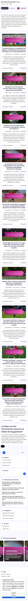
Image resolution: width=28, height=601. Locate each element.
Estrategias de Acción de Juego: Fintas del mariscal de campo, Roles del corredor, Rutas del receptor (14, 245)
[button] (3, 4)
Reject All (13, 595)
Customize (14, 592)
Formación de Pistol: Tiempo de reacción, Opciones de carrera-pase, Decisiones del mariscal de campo (14, 322)
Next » (22, 452)
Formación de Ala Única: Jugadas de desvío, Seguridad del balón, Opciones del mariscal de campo (14, 206)
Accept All (14, 597)
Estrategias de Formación (8, 513)
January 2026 (5, 528)
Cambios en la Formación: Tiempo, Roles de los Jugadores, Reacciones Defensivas (14, 88)
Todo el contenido (6, 460)
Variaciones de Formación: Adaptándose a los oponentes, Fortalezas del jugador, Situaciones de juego (14, 166)
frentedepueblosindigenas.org (10, 2)
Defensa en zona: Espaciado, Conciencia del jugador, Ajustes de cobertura (14, 127)
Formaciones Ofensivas (7, 518)
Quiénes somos (6, 465)
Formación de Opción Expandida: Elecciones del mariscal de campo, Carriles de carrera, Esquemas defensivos (14, 401)
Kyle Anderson (9, 54)
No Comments (16, 54)
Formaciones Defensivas (8, 515)
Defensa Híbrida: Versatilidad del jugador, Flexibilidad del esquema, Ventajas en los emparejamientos (14, 50)
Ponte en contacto (6, 462)
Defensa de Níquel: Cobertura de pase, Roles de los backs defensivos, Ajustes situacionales (14, 362)
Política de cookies (5, 576)
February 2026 (5, 526)
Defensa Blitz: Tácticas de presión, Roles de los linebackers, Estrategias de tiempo (14, 283)
